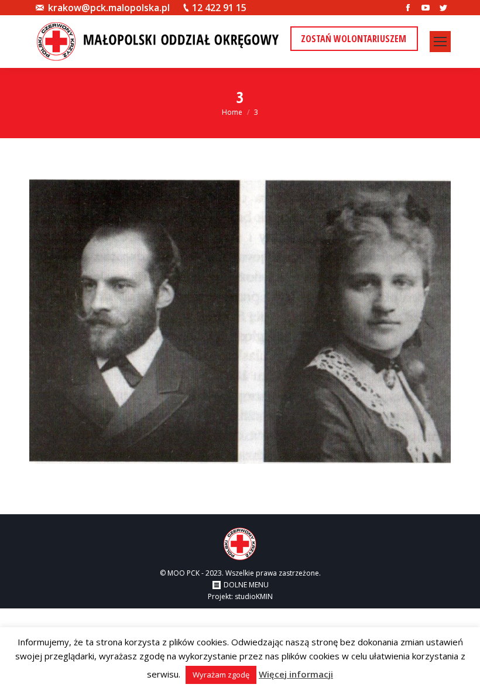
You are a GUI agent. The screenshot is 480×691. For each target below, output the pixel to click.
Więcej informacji (296, 674)
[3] (240, 321)
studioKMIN (254, 596)
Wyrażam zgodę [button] (221, 674)
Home (232, 112)
